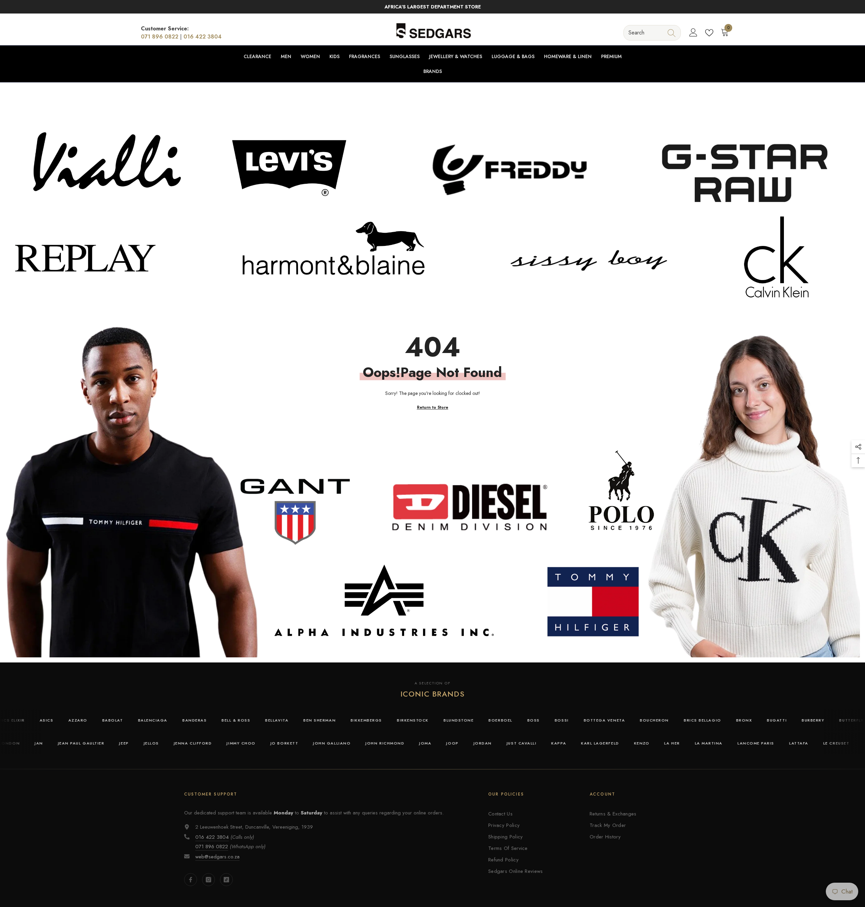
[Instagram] (208, 879)
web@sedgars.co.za (217, 856)
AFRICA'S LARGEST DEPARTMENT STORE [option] (433, 6)
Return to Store (432, 407)
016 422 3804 (202, 37)
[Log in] (693, 33)
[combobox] (645, 32)
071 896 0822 (159, 37)
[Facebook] (190, 879)
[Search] (652, 32)
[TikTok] (226, 879)
